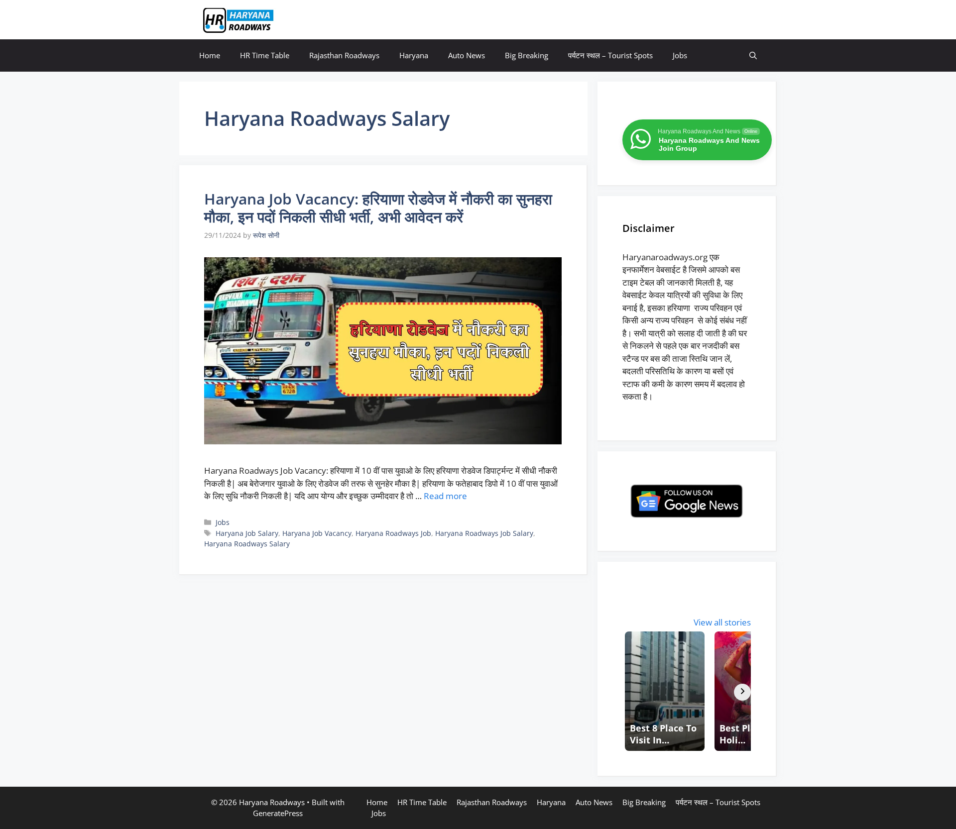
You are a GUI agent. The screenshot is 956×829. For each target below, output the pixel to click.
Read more (445, 496)
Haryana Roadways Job (393, 533)
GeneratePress (278, 813)
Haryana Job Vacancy (317, 533)
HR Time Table (264, 55)
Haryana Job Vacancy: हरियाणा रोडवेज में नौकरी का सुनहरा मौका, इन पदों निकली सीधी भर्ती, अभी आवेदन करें (378, 208)
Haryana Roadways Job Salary (484, 533)
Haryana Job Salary (247, 533)
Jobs (680, 55)
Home (209, 55)
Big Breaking (526, 55)
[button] (753, 55)
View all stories (722, 622)
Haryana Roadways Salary (247, 543)
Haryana (413, 55)
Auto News (466, 55)
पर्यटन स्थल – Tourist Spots (610, 55)
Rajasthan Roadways (344, 55)
